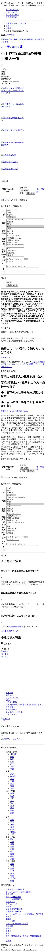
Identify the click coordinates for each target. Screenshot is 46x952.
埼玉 (12, 779)
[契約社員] (14, 231)
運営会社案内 (11, 17)
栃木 (12, 784)
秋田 (12, 759)
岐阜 (12, 808)
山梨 (12, 796)
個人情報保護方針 (16, 627)
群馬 (12, 788)
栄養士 (8, 931)
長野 (12, 798)
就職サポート (11, 695)
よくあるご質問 (12, 15)
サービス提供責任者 (14, 899)
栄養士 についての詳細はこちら (14, 411)
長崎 (12, 869)
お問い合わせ (11, 12)
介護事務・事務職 (13, 911)
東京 (12, 774)
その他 (8, 941)
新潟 (7, 26)
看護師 (8, 919)
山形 (12, 762)
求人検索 (9, 693)
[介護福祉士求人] (15, 251)
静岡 (12, 813)
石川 (12, 801)
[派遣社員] (14, 233)
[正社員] (14, 229)
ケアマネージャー (13, 904)
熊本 (12, 873)
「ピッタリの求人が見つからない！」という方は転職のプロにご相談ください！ (23, 364)
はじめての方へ (12, 10)
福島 (12, 769)
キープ (6, 47)
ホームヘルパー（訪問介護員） (19, 892)
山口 (12, 849)
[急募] (15, 249)
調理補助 (9, 926)
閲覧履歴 (17, 47)
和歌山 (13, 832)
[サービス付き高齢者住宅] (15, 245)
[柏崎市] (11, 213)
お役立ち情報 (11, 702)
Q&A (8, 700)
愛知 (12, 810)
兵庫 (12, 825)
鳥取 (12, 844)
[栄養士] (25, 226)
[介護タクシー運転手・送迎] (25, 220)
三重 (12, 834)
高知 (12, 859)
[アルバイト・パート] (14, 235)
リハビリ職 (10, 921)
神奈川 (13, 776)
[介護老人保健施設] (15, 240)
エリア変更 (10, 35)
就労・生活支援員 (13, 897)
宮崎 (12, 876)
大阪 (12, 820)
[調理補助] (25, 222)
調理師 (8, 929)
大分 (12, 871)
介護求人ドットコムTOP (16, 23)
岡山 (12, 839)
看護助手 (9, 894)
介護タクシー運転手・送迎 (17, 924)
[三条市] (11, 210)
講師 (7, 933)
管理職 (8, 907)
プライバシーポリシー (15, 712)
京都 (12, 822)
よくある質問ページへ (10, 631)
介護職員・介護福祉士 (15, 889)
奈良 (12, 829)
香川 (12, 851)
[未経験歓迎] (15, 253)
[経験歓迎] (15, 255)
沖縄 (12, 881)
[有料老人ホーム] (15, 242)
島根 (12, 847)
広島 (12, 842)
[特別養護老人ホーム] (15, 238)
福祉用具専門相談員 (14, 909)
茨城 (12, 786)
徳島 (12, 856)
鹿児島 (13, 878)
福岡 (12, 864)
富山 (12, 803)
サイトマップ (11, 714)
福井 (12, 806)
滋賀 (12, 827)
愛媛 (12, 854)
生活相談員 (10, 902)
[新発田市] (11, 215)
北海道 (13, 754)
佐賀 (12, 866)
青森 (12, 757)
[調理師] (25, 224)
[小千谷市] (11, 217)
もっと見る (5, 328)
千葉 (12, 781)
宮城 (12, 766)
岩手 (12, 764)
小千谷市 (9, 28)
